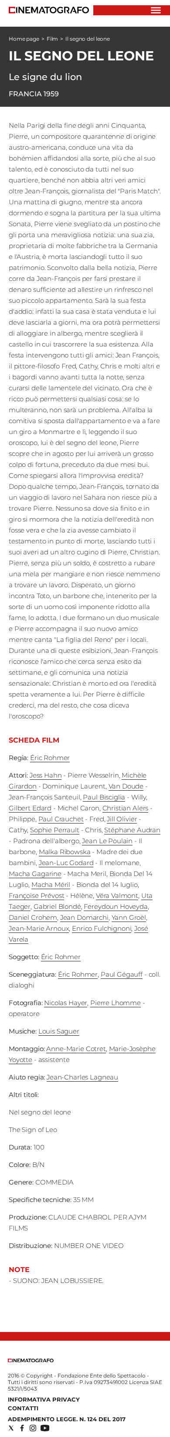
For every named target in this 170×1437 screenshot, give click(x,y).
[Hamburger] (156, 10)
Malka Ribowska (65, 852)
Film (52, 38)
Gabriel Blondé (57, 906)
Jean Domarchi (84, 917)
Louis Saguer (58, 1031)
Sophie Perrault (54, 830)
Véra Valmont (117, 895)
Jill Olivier (122, 819)
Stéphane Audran (132, 830)
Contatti (23, 1408)
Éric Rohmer (50, 758)
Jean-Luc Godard (66, 863)
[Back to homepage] (31, 1360)
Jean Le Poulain (107, 841)
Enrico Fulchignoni (101, 928)
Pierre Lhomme (115, 1003)
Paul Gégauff (122, 974)
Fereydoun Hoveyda (115, 906)
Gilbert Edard (30, 808)
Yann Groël (129, 917)
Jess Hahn (46, 775)
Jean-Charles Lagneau (82, 1077)
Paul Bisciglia (104, 797)
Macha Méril (50, 884)
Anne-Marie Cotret (75, 1048)
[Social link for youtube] (45, 1428)
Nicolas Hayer (65, 1003)
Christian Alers (125, 808)
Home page (24, 38)
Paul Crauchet (61, 819)
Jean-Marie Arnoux (39, 928)
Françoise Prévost (36, 895)
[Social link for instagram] (33, 1428)
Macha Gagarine (35, 873)
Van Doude (126, 786)
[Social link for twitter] (11, 1428)
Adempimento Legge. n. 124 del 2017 (67, 1419)
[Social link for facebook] (22, 1428)
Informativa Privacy (44, 1399)
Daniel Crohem (33, 917)
